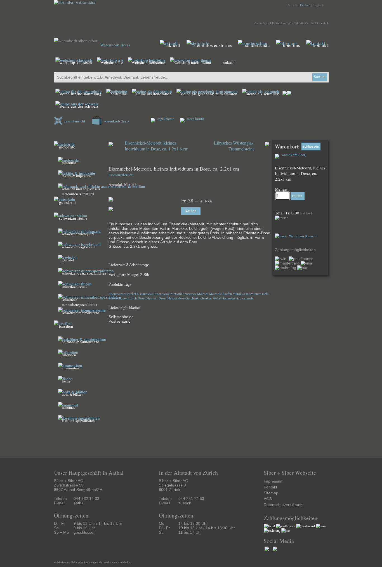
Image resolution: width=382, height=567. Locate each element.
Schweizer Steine (73, 218)
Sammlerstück (231, 298)
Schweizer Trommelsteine (80, 312)
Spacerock (189, 293)
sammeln (248, 298)
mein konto (195, 118)
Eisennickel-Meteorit (168, 293)
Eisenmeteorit (117, 293)
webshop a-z (112, 62)
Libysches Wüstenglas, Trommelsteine (234, 146)
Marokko (239, 293)
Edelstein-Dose (155, 298)
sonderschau (257, 45)
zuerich (184, 503)
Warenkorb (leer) (115, 45)
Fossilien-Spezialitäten (78, 420)
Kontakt (270, 487)
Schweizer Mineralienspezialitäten (79, 302)
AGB (268, 499)
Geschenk (192, 298)
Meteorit (202, 293)
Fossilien (66, 326)
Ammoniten (70, 367)
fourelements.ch (93, 562)
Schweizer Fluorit (74, 286)
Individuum (253, 293)
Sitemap (271, 493)
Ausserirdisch (127, 298)
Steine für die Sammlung (81, 93)
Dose (141, 298)
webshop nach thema (192, 62)
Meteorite (67, 147)
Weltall (217, 298)
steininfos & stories (213, 45)
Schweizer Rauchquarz (78, 233)
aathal (324, 23)
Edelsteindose (175, 298)
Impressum (274, 481)
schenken (205, 298)
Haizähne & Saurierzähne (80, 341)
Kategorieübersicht (121, 175)
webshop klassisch (76, 62)
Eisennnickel (145, 293)
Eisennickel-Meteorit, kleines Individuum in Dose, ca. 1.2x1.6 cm (156, 146)
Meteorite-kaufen (220, 293)
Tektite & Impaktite (76, 175)
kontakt (320, 45)
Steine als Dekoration (154, 93)
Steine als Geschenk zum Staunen (209, 93)
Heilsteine (118, 93)
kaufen (190, 211)
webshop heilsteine (148, 62)
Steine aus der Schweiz (79, 106)
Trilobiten (69, 354)
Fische (66, 381)
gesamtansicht (74, 121)
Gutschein (67, 202)
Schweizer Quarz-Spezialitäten (84, 273)
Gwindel (68, 260)
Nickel (131, 293)
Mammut (68, 407)
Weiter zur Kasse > (303, 235)
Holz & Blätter (72, 394)
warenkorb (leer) (116, 121)
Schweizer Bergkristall (78, 246)
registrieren (166, 118)
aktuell (173, 45)
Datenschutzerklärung (283, 504)
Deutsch (305, 5)
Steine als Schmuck (262, 93)
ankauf (229, 62)
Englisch (318, 5)
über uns (291, 45)
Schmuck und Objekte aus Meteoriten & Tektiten (81, 191)
